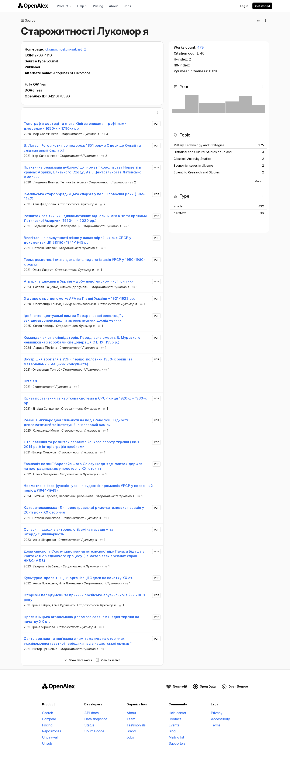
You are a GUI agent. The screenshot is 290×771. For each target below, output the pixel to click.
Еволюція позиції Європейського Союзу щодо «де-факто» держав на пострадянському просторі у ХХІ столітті (83, 466)
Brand (131, 731)
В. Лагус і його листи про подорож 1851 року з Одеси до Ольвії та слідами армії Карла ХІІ (82, 147)
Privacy (216, 713)
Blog (172, 731)
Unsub (47, 743)
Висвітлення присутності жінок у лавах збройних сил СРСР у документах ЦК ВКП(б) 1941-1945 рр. (77, 240)
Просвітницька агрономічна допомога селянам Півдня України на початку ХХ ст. (81, 619)
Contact (175, 719)
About (113, 6)
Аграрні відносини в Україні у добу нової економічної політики (79, 281)
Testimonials (136, 725)
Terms (215, 725)
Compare (49, 719)
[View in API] (258, 20)
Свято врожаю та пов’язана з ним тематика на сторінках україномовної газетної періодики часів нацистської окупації (77, 640)
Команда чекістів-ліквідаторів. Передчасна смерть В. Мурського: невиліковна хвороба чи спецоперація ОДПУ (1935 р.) (82, 339)
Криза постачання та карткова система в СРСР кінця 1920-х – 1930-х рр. (85, 400)
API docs (91, 713)
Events (174, 725)
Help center (177, 713)
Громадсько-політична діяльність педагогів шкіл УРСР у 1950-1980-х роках (84, 261)
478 (200, 47)
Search (47, 713)
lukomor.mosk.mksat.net (64, 49)
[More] (157, 112)
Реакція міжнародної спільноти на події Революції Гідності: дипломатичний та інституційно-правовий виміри (76, 422)
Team (131, 719)
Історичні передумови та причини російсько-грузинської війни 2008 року (84, 597)
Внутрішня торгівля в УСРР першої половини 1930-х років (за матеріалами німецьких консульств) (78, 361)
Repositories (51, 731)
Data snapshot (95, 719)
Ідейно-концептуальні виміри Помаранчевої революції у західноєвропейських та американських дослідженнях (73, 318)
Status (89, 725)
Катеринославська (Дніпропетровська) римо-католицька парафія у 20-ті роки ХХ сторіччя (84, 509)
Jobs (127, 6)
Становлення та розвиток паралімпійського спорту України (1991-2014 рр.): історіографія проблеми (82, 444)
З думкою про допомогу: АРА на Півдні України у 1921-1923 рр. (79, 298)
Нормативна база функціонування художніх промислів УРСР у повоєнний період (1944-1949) (88, 488)
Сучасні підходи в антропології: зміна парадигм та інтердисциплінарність (68, 531)
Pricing (98, 6)
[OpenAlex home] (33, 6)
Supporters (177, 743)
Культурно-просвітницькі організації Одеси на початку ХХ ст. (78, 578)
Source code (94, 731)
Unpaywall (50, 737)
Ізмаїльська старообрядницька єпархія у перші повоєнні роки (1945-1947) (85, 196)
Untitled (30, 381)
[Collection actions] (265, 20)
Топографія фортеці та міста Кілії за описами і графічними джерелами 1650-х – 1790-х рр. (75, 125)
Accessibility (220, 719)
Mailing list (176, 737)
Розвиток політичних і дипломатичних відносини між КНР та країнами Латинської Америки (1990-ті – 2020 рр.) (85, 218)
